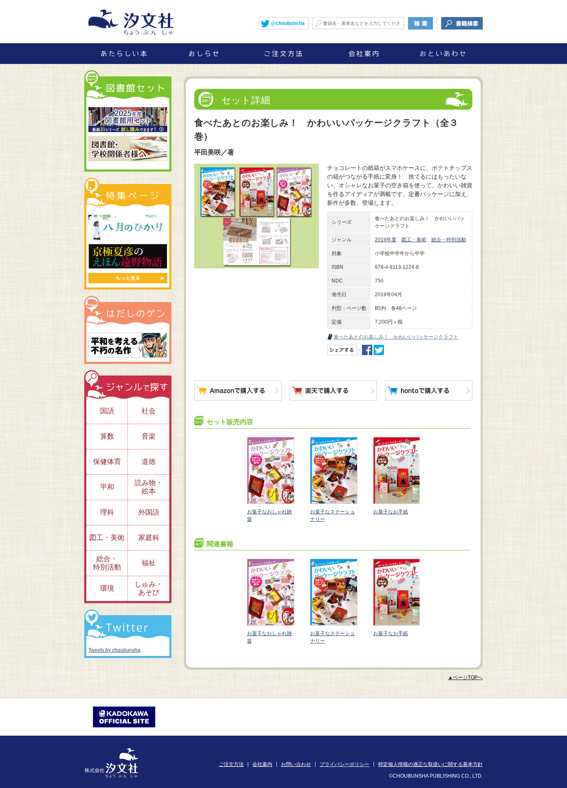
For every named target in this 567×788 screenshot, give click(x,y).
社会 (149, 411)
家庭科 (148, 538)
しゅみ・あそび (148, 588)
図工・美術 (413, 240)
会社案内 (262, 764)
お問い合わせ (296, 764)
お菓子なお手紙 (390, 512)
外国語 (148, 512)
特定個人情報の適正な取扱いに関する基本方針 (430, 764)
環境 (107, 588)
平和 (107, 487)
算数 (107, 436)
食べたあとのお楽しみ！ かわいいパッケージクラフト (396, 337)
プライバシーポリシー (344, 764)
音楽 (149, 436)
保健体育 (107, 462)
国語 (107, 411)
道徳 (149, 462)
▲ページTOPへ (465, 677)
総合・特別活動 (448, 240)
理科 (107, 512)
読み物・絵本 (148, 487)
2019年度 (385, 240)
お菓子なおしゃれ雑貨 (269, 515)
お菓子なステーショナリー (332, 515)
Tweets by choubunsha (114, 650)
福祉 (149, 563)
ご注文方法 (231, 764)
